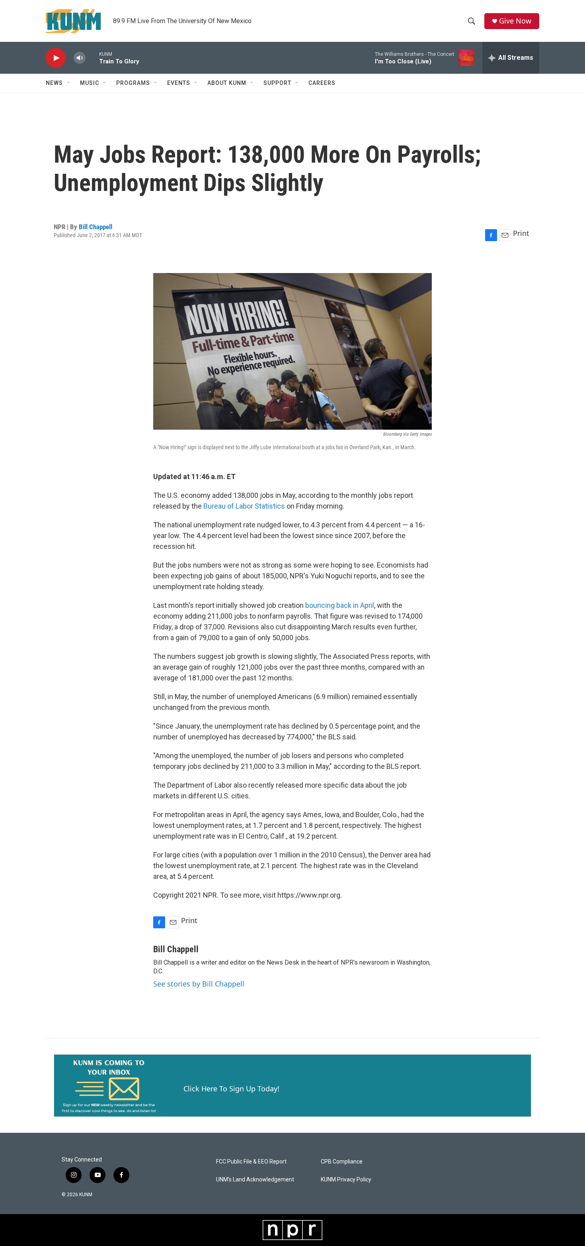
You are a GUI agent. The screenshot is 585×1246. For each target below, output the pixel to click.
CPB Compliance (342, 1162)
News (54, 83)
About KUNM (226, 83)
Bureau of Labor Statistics (244, 506)
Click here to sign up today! (231, 1088)
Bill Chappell (95, 227)
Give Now (515, 21)
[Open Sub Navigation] (69, 83)
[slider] (92, 57)
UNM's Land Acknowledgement (255, 1180)
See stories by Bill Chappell (198, 984)
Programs (133, 83)
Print (521, 233)
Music (89, 83)
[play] (55, 58)
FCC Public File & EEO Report (251, 1162)
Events (178, 83)
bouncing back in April (339, 605)
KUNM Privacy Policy (346, 1180)
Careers (321, 83)
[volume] (79, 58)
